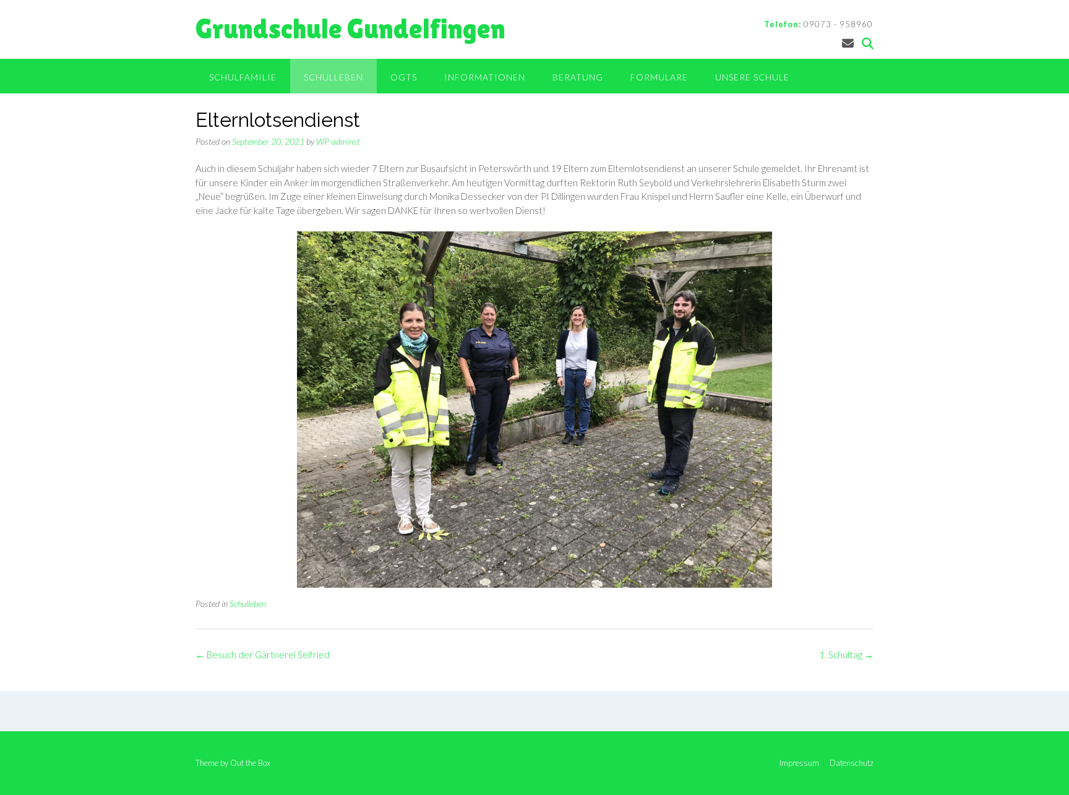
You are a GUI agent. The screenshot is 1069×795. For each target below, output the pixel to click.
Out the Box (250, 763)
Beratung (577, 77)
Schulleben (333, 77)
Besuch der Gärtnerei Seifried (262, 654)
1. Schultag (846, 654)
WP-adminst (338, 141)
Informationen (484, 77)
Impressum (799, 763)
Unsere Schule (752, 77)
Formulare (659, 77)
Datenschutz (852, 763)
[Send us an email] (848, 43)
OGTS (403, 77)
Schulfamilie (243, 77)
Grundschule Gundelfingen (350, 29)
